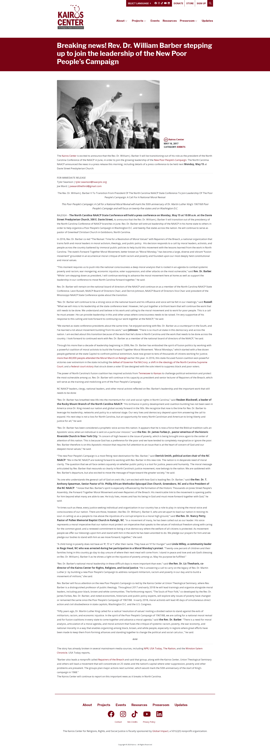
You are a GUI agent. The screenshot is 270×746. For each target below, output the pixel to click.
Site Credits (132, 722)
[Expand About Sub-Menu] (126, 21)
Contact (118, 722)
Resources (170, 20)
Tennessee (144, 373)
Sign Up (201, 3)
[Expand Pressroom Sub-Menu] (196, 21)
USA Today (156, 648)
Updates (207, 20)
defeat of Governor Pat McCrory (130, 362)
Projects (137, 20)
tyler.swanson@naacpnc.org (91, 182)
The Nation (169, 648)
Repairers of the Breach (111, 659)
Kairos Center (69, 155)
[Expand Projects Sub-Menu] (145, 21)
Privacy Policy (149, 722)
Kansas (157, 373)
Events (155, 20)
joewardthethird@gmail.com (85, 186)
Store (190, 3)
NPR (146, 648)
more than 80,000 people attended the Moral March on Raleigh (92, 358)
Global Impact (160, 731)
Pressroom (187, 20)
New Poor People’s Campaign (170, 160)
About (120, 20)
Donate (178, 3)
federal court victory (82, 366)
